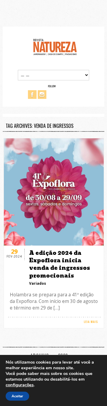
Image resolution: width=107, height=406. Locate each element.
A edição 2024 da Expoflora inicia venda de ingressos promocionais (59, 264)
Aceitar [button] (17, 396)
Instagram (42, 94)
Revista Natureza (55, 47)
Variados (37, 283)
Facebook (32, 94)
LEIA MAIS (91, 321)
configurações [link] (20, 385)
